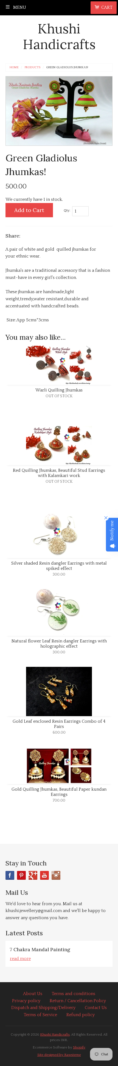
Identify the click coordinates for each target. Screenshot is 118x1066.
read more (20, 958)
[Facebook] (9, 875)
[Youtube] (44, 875)
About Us (32, 993)
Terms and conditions (73, 993)
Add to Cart (29, 210)
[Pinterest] (21, 875)
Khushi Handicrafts (59, 36)
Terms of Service (40, 1014)
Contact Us (96, 1007)
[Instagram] (56, 875)
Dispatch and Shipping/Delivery (43, 1007)
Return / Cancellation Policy (78, 1000)
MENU (19, 7)
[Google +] (33, 875)
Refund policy (80, 1014)
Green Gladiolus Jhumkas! (67, 67)
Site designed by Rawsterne (59, 1055)
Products (32, 67)
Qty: (67, 210)
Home (14, 67)
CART (107, 7)
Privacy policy (26, 1000)
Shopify (79, 1047)
